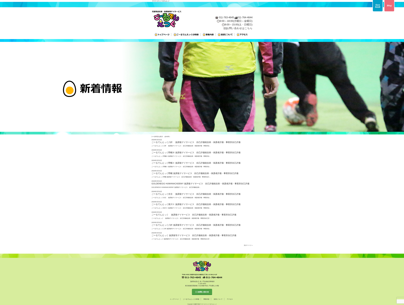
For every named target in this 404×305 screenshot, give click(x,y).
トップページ (174, 299)
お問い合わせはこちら (239, 28)
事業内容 (206, 299)
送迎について (218, 299)
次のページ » (248, 245)
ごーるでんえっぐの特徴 (191, 299)
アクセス (230, 299)
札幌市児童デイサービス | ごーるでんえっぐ (205, 304)
